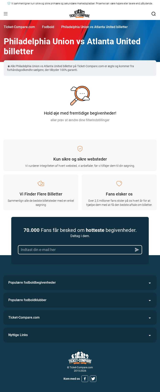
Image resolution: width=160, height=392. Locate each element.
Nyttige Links (18, 335)
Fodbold (48, 27)
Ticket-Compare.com (19, 27)
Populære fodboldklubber (27, 300)
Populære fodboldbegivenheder (32, 282)
